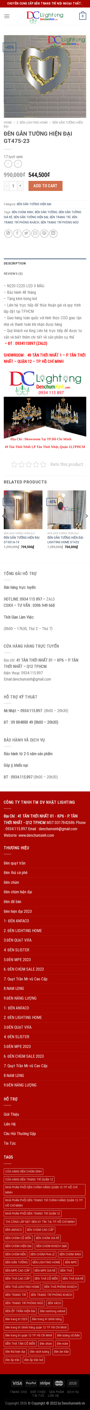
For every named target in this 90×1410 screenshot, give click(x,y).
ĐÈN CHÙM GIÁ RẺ (47, 1238)
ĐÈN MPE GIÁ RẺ (45, 1270)
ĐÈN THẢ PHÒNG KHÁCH (60, 1287)
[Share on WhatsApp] (8, 233)
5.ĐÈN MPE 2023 (17, 959)
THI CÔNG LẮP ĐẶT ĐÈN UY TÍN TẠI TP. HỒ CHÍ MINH (40, 1222)
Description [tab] (15, 263)
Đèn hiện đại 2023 (18, 911)
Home (8, 122)
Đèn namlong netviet (52, 1311)
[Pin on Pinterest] (44, 233)
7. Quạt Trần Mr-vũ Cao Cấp (26, 979)
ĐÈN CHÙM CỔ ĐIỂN (18, 1238)
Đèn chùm (11, 882)
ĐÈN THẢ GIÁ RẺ (73, 1278)
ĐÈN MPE (71, 1262)
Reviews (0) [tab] (13, 273)
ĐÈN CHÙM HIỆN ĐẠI (18, 1246)
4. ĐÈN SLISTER (16, 950)
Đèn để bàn (12, 901)
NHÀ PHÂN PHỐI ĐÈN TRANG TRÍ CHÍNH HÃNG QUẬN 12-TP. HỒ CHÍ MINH (44, 1202)
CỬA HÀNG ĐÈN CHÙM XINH (23, 1171)
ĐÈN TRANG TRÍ (60, 217)
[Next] (86, 526)
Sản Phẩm (56, 1392)
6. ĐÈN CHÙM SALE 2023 (24, 969)
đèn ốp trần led (33, 1360)
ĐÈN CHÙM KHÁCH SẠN (51, 1246)
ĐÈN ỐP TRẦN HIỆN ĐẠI (20, 1311)
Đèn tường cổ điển (68, 1335)
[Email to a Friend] (35, 233)
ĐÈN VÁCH (54, 1303)
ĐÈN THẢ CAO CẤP (17, 1278)
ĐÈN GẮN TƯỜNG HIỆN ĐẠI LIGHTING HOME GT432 (65, 539)
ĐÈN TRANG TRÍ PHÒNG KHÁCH (51, 1295)
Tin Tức (10, 1143)
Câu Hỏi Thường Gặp (20, 1133)
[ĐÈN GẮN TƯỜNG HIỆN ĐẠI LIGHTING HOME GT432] (67, 509)
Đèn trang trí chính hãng (47, 1319)
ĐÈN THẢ (66, 1270)
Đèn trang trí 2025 (16, 1319)
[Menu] (7, 16)
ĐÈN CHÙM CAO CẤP (40, 1230)
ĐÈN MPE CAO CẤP (17, 1270)
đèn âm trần (61, 1351)
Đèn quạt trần (15, 863)
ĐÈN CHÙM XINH (22, 212)
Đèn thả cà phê (16, 872)
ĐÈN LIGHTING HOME (46, 1262)
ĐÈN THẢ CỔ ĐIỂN (46, 1278)
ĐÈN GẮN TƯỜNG (46, 212)
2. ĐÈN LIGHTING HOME (32, 122)
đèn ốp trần (12, 1360)
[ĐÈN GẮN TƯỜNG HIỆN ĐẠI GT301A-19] (23, 509)
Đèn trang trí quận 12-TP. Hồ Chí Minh (28, 1335)
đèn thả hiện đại (15, 1351)
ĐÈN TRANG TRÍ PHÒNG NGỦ (59, 222)
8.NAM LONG (14, 988)
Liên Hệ (10, 1124)
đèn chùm (46, 1343)
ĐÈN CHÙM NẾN (15, 1254)
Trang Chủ (18, 1392)
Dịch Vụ (73, 1392)
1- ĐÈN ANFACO (16, 921)
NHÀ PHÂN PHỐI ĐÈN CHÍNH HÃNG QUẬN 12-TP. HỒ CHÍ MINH (41, 1189)
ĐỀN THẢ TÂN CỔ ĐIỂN (20, 1343)
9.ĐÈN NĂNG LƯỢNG (20, 998)
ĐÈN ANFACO (13, 1230)
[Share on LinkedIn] (53, 233)
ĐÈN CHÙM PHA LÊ (42, 1254)
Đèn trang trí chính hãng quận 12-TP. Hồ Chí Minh (36, 1327)
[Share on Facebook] (17, 233)
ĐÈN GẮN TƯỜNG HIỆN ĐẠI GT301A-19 (22, 539)
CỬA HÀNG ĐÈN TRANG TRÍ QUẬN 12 (29, 1179)
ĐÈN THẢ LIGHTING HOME (22, 1287)
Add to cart (45, 185)
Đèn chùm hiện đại (18, 892)
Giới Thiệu (11, 1114)
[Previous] (3, 526)
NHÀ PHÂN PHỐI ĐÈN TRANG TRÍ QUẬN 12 (32, 1213)
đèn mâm (62, 1343)
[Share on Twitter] (26, 233)
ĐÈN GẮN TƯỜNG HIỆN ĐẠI (34, 204)
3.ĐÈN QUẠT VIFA (18, 940)
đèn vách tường (39, 1351)
